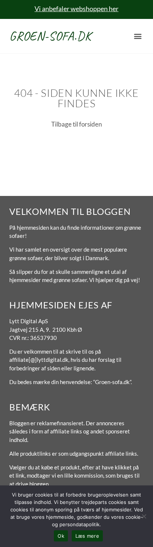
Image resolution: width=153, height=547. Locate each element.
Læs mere (87, 536)
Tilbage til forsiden (76, 124)
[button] (137, 36)
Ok (61, 536)
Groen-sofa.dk (50, 36)
